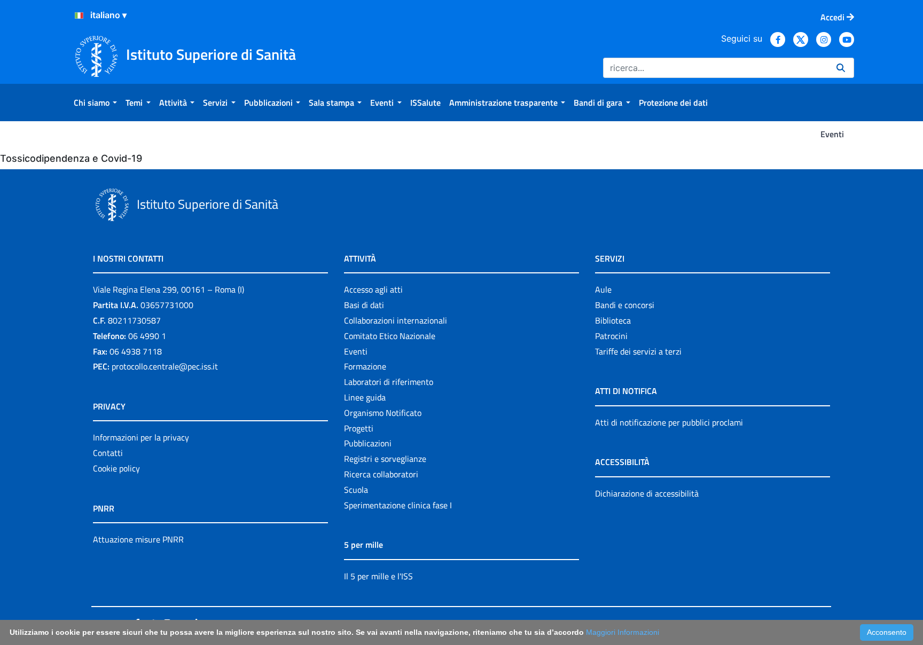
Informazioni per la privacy (141, 437)
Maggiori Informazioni (622, 632)
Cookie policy (116, 468)
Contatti (108, 452)
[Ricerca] (840, 67)
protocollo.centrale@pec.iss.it (165, 366)
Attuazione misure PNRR (138, 539)
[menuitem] (95, 102)
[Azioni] (79, 15)
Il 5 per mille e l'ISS (378, 576)
